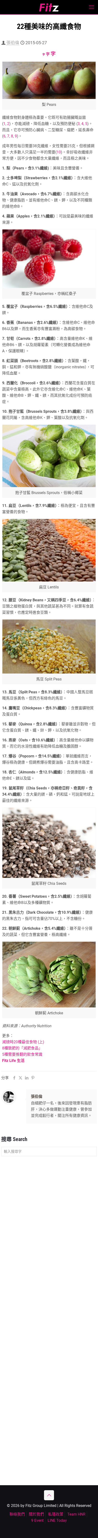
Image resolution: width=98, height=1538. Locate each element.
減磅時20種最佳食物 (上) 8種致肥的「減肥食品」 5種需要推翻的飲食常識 (23, 1048)
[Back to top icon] (49, 1495)
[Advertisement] (49, 1212)
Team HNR (76, 1514)
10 (59, 152)
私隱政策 (55, 1514)
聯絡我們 (17, 1514)
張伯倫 (12, 42)
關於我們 (36, 1514)
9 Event (37, 1520)
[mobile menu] (92, 7)
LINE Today (57, 1520)
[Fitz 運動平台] (49, 7)
